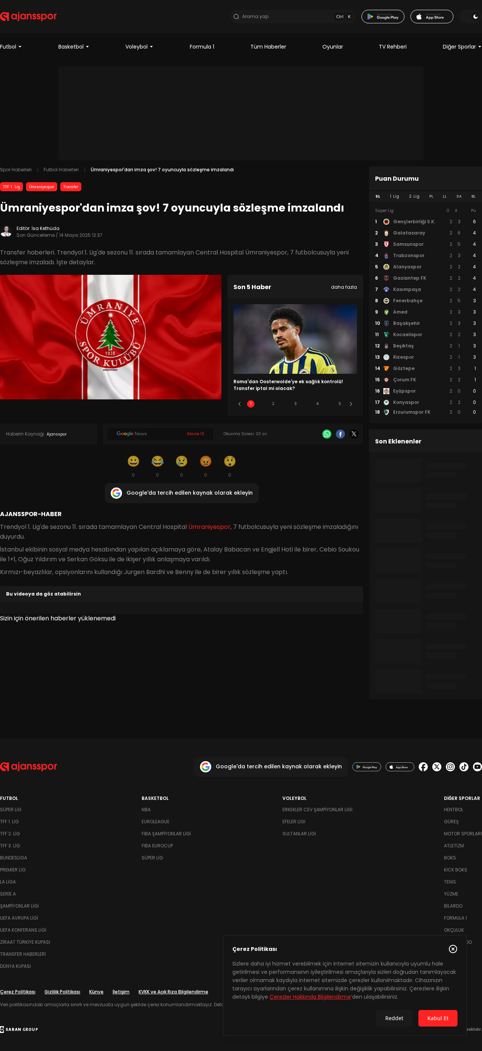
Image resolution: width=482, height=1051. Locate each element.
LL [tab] (445, 196)
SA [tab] (459, 196)
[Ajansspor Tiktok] (463, 766)
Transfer (70, 186)
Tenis (450, 882)
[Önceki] (239, 404)
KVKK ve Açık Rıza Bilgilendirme (173, 992)
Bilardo (453, 906)
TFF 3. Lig (10, 845)
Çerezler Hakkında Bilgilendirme (310, 997)
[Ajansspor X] (436, 766)
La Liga (8, 882)
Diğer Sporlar (459, 46)
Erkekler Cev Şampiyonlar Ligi (317, 809)
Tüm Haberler (268, 46)
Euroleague (155, 821)
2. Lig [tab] (414, 196)
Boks (450, 858)
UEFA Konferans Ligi (23, 930)
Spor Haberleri (16, 169)
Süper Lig (10, 809)
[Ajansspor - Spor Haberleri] (28, 16)
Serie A (8, 894)
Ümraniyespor (41, 186)
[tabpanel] (425, 311)
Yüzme (451, 894)
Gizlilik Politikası (62, 992)
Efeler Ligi (293, 821)
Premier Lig (13, 870)
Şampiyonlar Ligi (19, 906)
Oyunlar (332, 46)
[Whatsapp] (326, 434)
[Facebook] (340, 434)
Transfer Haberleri (23, 954)
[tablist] (425, 196)
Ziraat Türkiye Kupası (25, 942)
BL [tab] (473, 196)
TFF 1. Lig (11, 186)
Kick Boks (455, 870)
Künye (96, 992)
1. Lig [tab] (394, 196)
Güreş (451, 821)
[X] (353, 434)
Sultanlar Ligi (299, 833)
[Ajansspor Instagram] (450, 766)
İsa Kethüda (45, 228)
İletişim (121, 992)
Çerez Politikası (17, 992)
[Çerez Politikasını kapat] (453, 949)
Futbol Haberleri (61, 169)
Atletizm (454, 845)
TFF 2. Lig (10, 833)
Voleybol (136, 46)
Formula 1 (202, 46)
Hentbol (453, 809)
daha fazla (344, 287)
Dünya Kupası (15, 966)
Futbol (8, 46)
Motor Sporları (463, 833)
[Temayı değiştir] (470, 16)
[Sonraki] (351, 404)
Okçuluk (454, 930)
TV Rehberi (393, 46)
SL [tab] (377, 196)
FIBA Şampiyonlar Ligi (166, 833)
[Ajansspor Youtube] (477, 766)
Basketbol (71, 46)
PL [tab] (431, 196)
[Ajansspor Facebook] (423, 766)
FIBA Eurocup (157, 845)
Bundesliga (13, 858)
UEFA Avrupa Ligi (19, 918)
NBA (146, 809)
